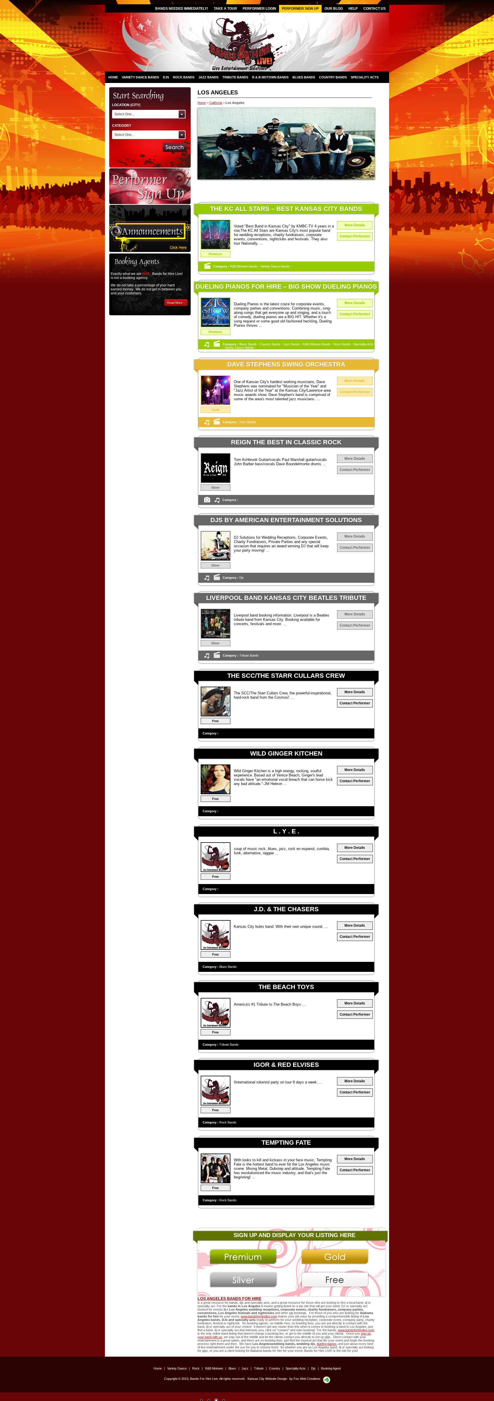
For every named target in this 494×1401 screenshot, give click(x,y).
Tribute (259, 1368)
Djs (166, 77)
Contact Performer (355, 236)
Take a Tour (225, 9)
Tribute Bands (235, 77)
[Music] (206, 346)
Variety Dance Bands (140, 77)
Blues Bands (303, 77)
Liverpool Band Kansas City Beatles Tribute (286, 597)
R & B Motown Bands (270, 77)
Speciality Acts (365, 77)
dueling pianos (326, 1343)
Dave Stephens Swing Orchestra (286, 364)
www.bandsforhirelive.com (259, 1316)
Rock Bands (183, 77)
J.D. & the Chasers (286, 909)
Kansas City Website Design (267, 1378)
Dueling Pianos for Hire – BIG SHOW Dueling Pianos (286, 286)
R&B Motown (214, 1368)
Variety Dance (177, 1368)
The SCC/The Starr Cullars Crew (286, 675)
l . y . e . (286, 831)
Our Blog (333, 9)
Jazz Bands (208, 77)
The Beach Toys (286, 986)
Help (353, 9)
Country (275, 1368)
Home (113, 77)
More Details (354, 225)
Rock (196, 1368)
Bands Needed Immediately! (181, 9)
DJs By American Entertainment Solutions (286, 520)
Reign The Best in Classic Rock (286, 442)
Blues (232, 1368)
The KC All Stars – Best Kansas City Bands (286, 208)
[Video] (207, 268)
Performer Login (259, 9)
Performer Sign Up (300, 9)
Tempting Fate (286, 1142)
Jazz (245, 1368)
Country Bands (333, 77)
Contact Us (374, 9)
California (215, 102)
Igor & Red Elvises (286, 1064)
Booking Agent (331, 1368)
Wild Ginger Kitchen (286, 753)
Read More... (176, 302)
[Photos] (207, 502)
